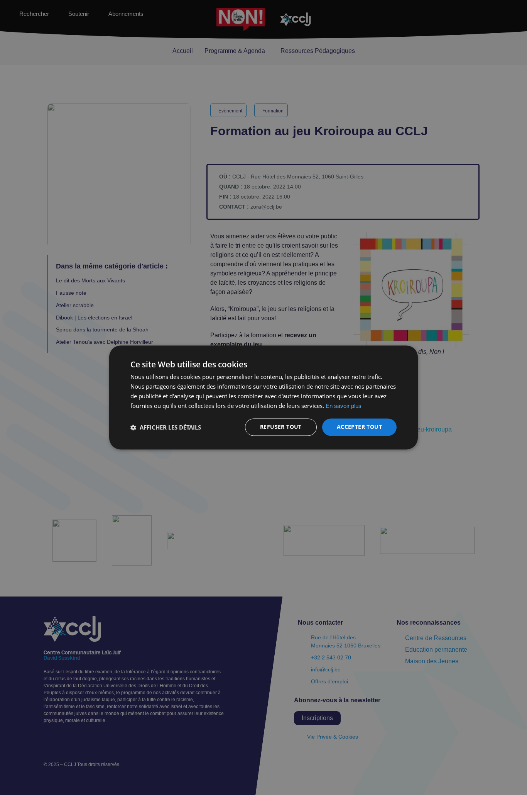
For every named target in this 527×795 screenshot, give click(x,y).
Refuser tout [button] (281, 427)
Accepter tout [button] (359, 427)
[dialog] (263, 397)
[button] (165, 427)
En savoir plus (343, 406)
